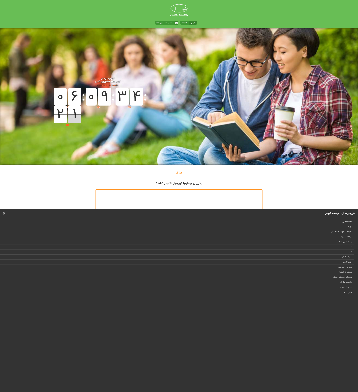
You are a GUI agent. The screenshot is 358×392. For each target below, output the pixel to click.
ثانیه (67, 125)
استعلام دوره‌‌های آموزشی (342, 277)
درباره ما (349, 227)
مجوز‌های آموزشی (345, 267)
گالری (350, 252)
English (184, 22)
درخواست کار (347, 257)
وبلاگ (350, 247)
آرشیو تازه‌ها (347, 262)
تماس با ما (348, 292)
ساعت (98, 107)
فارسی (193, 22)
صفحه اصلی (347, 222)
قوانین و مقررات (346, 282)
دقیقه (129, 107)
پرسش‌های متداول (344, 242)
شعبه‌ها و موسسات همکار (341, 232)
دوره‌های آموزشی (345, 237)
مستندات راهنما (345, 272)
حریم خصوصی (346, 287)
